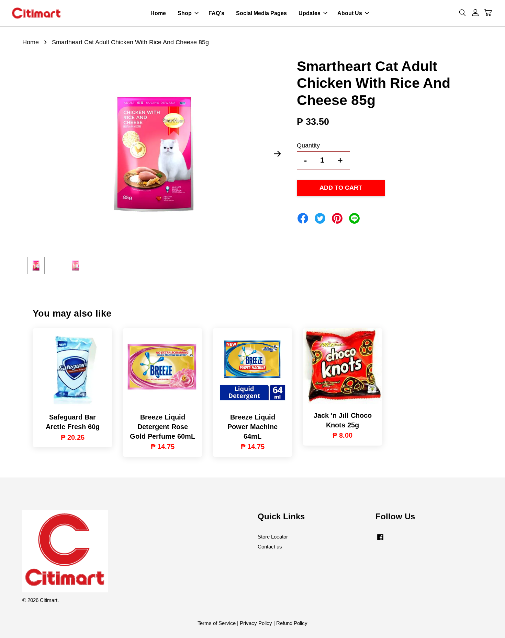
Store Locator (273, 537)
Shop (185, 13)
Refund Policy (291, 623)
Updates (310, 13)
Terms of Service (217, 623)
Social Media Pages (261, 13)
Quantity (308, 145)
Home (158, 13)
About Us (349, 13)
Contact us (270, 547)
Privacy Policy (256, 623)
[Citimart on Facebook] (380, 540)
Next (277, 154)
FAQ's (216, 13)
